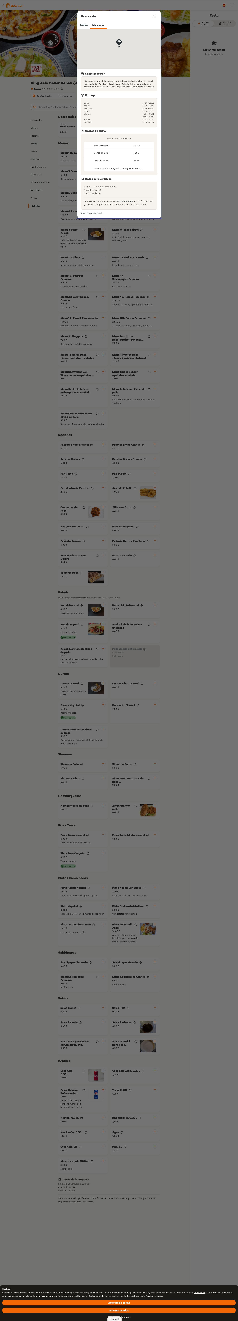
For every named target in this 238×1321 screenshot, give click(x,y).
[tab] (83, 25)
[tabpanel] (119, 122)
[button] (154, 16)
